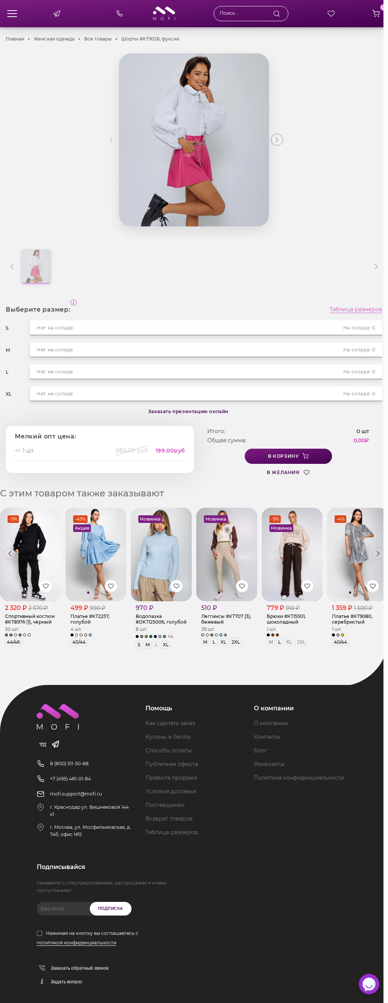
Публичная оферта (172, 764)
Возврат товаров (169, 818)
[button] (277, 140)
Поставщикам (165, 805)
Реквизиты (269, 764)
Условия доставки (171, 791)
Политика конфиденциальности (299, 777)
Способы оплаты (169, 750)
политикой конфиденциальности (76, 942)
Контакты (267, 736)
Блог (260, 750)
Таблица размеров (356, 310)
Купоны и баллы (168, 736)
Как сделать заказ (170, 723)
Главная (15, 39)
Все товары (98, 39)
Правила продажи (171, 777)
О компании (271, 723)
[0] (376, 14)
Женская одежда (54, 39)
